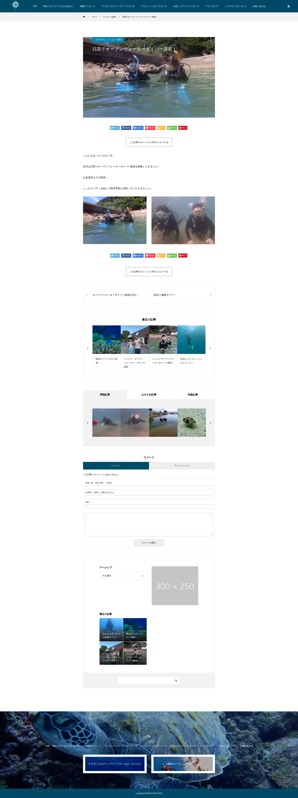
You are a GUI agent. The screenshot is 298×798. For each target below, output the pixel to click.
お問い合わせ (259, 6)
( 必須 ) (99, 483)
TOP (35, 6)
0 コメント (116, 466)
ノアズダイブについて (235, 6)
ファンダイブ (211, 6)
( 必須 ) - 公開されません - (100, 492)
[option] (107, 348)
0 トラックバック (182, 466)
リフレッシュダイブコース (154, 6)
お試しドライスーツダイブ (186, 6)
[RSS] (288, 6)
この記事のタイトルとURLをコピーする (149, 142)
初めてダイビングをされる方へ (58, 6)
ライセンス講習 (114, 40)
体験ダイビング (87, 6)
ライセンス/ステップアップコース (118, 6)
